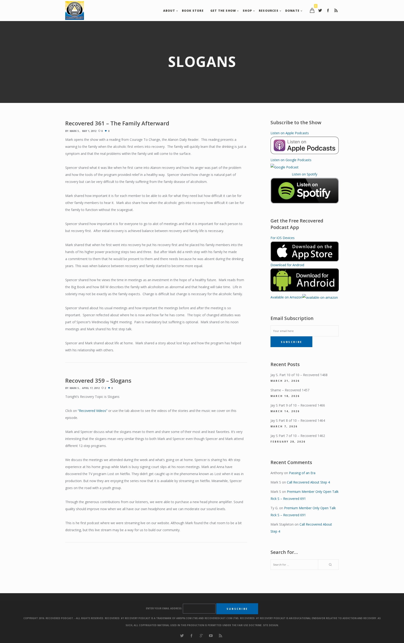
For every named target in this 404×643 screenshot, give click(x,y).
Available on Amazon (286, 297)
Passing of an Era (302, 473)
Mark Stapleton (282, 524)
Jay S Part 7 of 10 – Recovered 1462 (298, 435)
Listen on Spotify (304, 174)
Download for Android (287, 265)
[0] (312, 10)
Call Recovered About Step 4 (308, 482)
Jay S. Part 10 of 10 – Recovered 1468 (299, 375)
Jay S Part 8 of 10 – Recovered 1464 (298, 420)
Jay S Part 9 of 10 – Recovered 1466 (298, 405)
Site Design (270, 625)
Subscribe (291, 342)
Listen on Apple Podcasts (290, 133)
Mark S (74, 131)
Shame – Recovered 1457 (290, 390)
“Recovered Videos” (92, 410)
